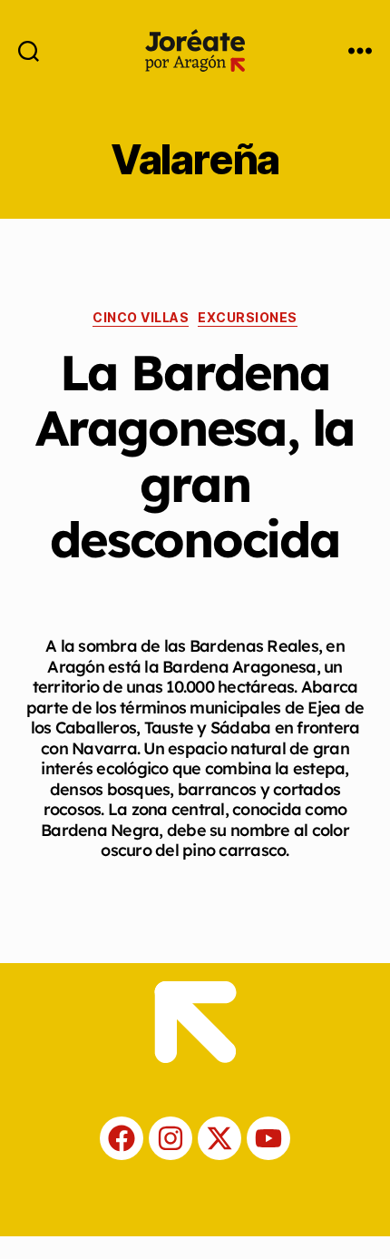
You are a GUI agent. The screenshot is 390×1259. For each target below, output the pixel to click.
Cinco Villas (141, 317)
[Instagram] (170, 1138)
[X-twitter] (219, 1138)
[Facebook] (121, 1138)
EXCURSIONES (247, 317)
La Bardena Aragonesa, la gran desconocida (195, 456)
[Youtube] (268, 1138)
